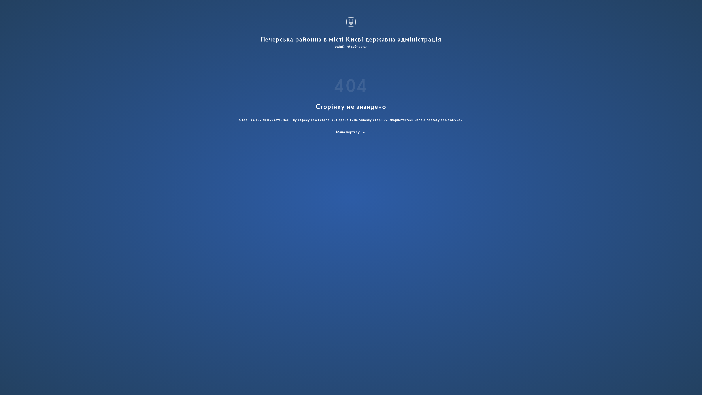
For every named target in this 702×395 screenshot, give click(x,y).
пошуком (455, 120)
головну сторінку (373, 120)
